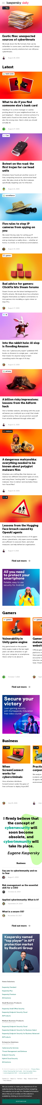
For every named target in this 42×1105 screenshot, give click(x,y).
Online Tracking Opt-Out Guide (12, 1071)
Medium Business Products (13, 1021)
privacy (8, 371)
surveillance (10, 195)
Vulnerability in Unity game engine (14, 640)
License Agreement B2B (25, 1073)
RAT (7, 747)
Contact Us (5, 1078)
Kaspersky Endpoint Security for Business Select (19, 1030)
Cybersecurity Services (10, 1048)
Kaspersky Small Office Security (13, 1009)
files (7, 8)
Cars (7, 135)
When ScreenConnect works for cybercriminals (12, 772)
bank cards (9, 74)
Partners (19, 1078)
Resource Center (32, 1078)
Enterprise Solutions (10, 1042)
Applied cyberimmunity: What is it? (20, 900)
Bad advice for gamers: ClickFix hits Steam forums (20, 285)
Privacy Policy (35, 1069)
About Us (13, 1078)
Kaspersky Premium (9, 994)
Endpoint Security (8, 1055)
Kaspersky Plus (7, 991)
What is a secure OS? (13, 911)
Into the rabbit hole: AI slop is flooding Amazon (21, 344)
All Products (6, 1016)
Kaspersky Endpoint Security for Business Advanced (20, 1033)
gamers (8, 255)
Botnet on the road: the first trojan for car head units (18, 167)
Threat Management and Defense (14, 1051)
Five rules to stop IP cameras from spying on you (18, 227)
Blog (25, 1078)
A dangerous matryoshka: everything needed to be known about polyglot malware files (19, 464)
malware (8, 431)
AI (6, 315)
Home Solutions (8, 982)
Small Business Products (12, 1003)
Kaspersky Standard (9, 987)
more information (25, 1096)
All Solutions (6, 998)
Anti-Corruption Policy (29, 1071)
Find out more (19, 561)
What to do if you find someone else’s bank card (19, 103)
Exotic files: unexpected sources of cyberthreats (18, 37)
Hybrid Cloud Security (10, 1058)
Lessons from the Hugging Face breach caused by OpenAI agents (20, 529)
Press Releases (7, 1080)
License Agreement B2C (10, 1073)
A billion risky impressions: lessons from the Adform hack (20, 403)
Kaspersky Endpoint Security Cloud (14, 1012)
